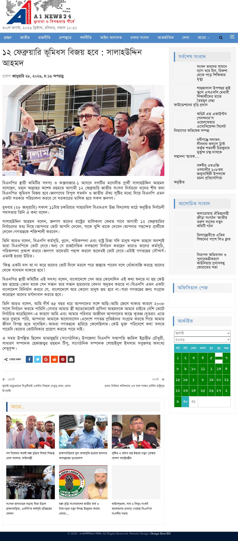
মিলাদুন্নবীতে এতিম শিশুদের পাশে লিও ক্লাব (214, 237)
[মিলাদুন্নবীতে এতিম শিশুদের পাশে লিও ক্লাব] (184, 240)
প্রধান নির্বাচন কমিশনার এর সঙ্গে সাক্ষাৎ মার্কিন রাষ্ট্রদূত (134, 386)
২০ (218, 379)
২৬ (211, 390)
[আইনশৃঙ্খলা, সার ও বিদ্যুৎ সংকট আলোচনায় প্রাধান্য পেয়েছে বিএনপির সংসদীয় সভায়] (136, 482)
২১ (226, 379)
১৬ (185, 379)
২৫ (203, 390)
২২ (177, 390)
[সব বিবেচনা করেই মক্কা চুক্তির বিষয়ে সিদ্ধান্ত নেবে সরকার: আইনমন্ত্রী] (30, 432)
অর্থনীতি (86, 37)
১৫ (178, 379)
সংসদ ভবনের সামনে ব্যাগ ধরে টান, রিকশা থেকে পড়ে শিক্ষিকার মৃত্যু (212, 73)
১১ (203, 369)
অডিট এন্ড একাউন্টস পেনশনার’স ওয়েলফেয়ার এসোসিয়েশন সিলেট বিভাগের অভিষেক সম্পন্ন (200, 122)
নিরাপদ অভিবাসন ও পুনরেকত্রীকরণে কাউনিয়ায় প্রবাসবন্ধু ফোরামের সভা (211, 261)
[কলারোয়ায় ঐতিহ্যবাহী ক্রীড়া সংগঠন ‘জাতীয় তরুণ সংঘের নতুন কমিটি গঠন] (184, 219)
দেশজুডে (65, 37)
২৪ (193, 390)
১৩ (219, 369)
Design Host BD (160, 533)
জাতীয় (25, 37)
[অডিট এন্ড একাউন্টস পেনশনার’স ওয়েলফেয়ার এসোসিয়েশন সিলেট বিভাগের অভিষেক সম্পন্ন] (184, 119)
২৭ (218, 390)
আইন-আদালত (111, 37)
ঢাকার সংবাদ (139, 37)
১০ (193, 369)
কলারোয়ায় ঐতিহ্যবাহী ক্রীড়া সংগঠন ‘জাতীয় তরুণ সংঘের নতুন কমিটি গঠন (213, 220)
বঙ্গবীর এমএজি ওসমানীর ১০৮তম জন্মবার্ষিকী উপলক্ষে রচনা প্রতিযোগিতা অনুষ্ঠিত (199, 174)
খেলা (185, 37)
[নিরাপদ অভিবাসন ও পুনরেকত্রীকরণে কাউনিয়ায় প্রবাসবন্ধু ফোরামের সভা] (184, 260)
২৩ (185, 390)
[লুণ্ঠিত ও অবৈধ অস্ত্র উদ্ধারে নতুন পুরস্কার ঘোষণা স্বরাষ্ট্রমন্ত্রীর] (136, 432)
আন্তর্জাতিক (166, 37)
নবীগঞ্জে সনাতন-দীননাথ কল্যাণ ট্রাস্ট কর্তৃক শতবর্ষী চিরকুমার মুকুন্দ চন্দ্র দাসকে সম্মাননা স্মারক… (202, 148)
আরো (202, 37)
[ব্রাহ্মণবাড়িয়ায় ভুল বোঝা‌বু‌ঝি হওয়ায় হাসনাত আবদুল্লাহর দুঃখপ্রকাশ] (83, 432)
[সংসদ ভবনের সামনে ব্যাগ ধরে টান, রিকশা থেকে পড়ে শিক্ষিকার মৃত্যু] (184, 72)
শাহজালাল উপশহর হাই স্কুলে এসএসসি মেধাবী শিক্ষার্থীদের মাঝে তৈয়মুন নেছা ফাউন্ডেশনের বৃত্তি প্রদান (202, 97)
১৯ (211, 379)
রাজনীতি (44, 37)
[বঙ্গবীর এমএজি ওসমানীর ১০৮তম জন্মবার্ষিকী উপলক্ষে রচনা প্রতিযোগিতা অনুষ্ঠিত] (184, 171)
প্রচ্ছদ (8, 37)
